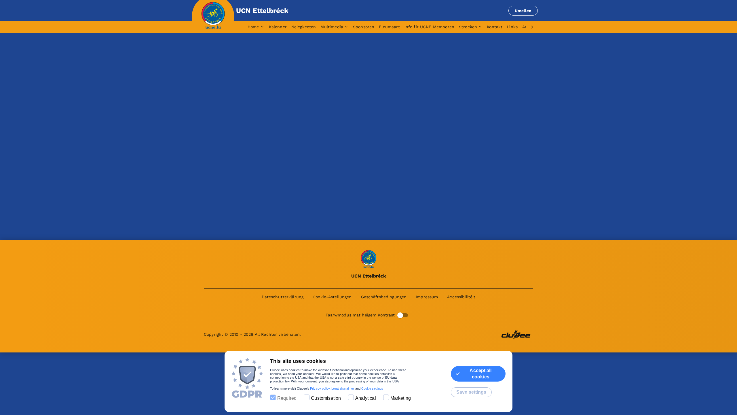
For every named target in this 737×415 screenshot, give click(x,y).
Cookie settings (372, 388)
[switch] (400, 315)
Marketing (400, 398)
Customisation (326, 398)
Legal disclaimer (342, 388)
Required (287, 398)
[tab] (258, 27)
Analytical (365, 398)
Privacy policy (320, 388)
